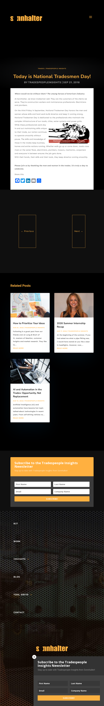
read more (18, 348)
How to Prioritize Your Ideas (29, 323)
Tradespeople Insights (56, 69)
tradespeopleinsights (44, 82)
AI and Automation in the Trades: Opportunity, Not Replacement (27, 393)
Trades (41, 69)
